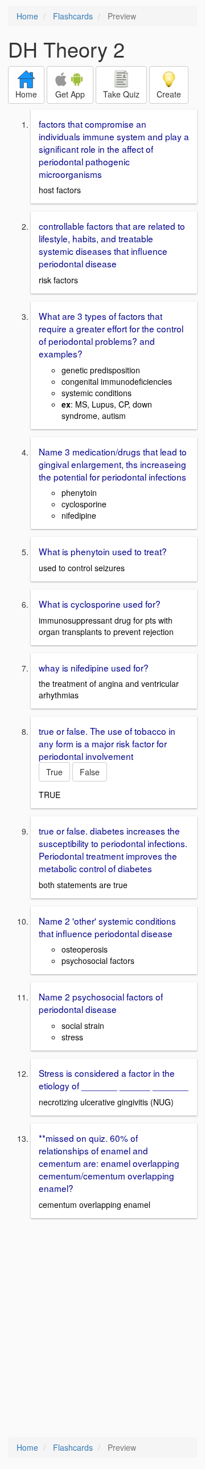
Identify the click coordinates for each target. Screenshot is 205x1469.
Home (27, 16)
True (54, 772)
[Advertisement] (102, 1328)
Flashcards (73, 16)
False (90, 772)
